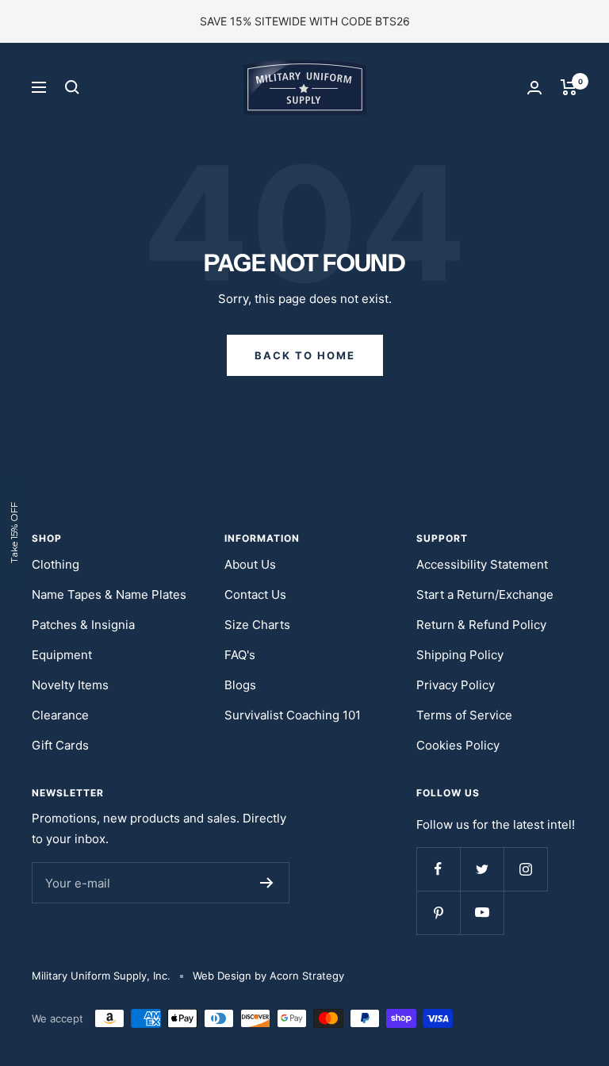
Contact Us (255, 594)
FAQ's (239, 654)
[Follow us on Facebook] (438, 869)
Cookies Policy (458, 745)
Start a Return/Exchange (484, 594)
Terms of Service (464, 715)
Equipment (62, 654)
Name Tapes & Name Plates (109, 594)
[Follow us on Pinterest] (438, 912)
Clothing (55, 564)
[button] (14, 533)
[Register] (267, 882)
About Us (250, 564)
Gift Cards (60, 745)
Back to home (305, 355)
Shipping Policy (460, 654)
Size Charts (257, 624)
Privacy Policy (455, 684)
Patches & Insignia (83, 624)
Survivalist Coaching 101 (292, 715)
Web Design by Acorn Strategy (268, 975)
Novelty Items (70, 684)
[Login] (534, 87)
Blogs (240, 684)
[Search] (72, 87)
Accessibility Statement (482, 564)
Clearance (60, 715)
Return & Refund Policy (481, 624)
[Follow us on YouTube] (482, 912)
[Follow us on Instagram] (525, 869)
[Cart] (569, 87)
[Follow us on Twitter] (482, 869)
